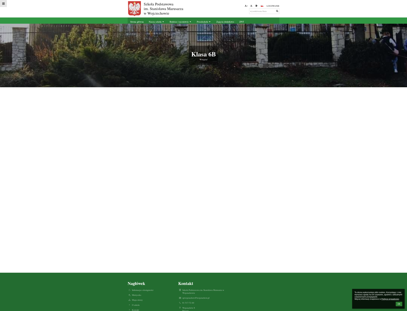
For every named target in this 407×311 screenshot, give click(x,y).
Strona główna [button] (137, 21)
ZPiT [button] (241, 21)
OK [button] (399, 304)
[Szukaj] (277, 11)
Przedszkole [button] (202, 21)
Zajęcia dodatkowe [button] (225, 21)
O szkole (136, 305)
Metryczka (136, 295)
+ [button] (247, 5)
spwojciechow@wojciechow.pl (196, 297)
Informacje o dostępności (142, 290)
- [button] (252, 5)
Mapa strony (137, 299)
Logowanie (273, 5)
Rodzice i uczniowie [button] (179, 21)
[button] (256, 5)
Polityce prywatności (390, 299)
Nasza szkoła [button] (155, 21)
